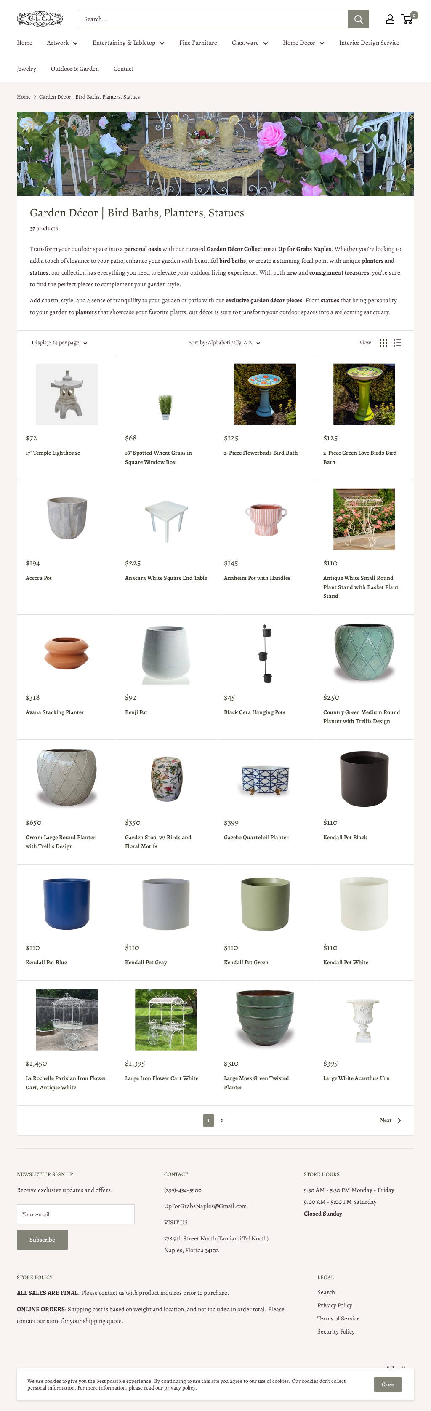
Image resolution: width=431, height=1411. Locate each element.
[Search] (358, 19)
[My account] (390, 19)
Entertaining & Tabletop (124, 42)
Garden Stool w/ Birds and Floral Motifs (158, 842)
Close (388, 1384)
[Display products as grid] (383, 343)
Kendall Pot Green (246, 962)
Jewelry (26, 68)
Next (386, 1120)
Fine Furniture (198, 42)
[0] (407, 19)
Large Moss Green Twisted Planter (256, 1082)
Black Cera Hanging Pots (254, 712)
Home (24, 42)
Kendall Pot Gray (146, 962)
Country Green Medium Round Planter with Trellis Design (361, 717)
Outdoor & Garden (75, 68)
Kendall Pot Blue (46, 962)
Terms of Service (338, 1318)
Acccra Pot (39, 578)
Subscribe (42, 1239)
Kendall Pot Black (345, 837)
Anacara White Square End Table (166, 578)
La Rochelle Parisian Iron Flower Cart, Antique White (66, 1082)
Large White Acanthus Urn (356, 1078)
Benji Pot (136, 712)
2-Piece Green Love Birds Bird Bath (360, 457)
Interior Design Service (369, 42)
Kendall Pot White (345, 962)
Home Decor (299, 42)
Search (326, 1292)
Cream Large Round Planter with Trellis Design (61, 842)
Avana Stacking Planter (55, 712)
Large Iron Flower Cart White (161, 1078)
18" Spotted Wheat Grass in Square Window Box (158, 457)
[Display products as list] (397, 343)
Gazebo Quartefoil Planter (256, 837)
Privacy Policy (334, 1305)
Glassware (245, 42)
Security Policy (336, 1331)
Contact (123, 68)
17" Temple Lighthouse (53, 453)
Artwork (58, 42)
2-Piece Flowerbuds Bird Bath (261, 453)
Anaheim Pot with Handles (257, 578)
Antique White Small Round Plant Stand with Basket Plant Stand (361, 587)
